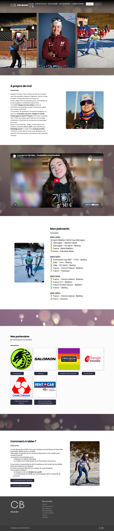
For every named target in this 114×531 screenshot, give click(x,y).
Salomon (41, 373)
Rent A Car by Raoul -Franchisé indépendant (45, 402)
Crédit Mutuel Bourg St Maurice (21, 402)
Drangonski (17, 373)
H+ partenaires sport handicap (22, 480)
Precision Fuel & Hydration (68, 373)
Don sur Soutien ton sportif (21, 486)
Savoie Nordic (88, 373)
